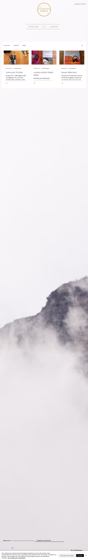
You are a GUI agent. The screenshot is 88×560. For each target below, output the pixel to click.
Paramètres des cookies (67, 555)
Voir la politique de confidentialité (16, 558)
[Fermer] (86, 555)
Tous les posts (7, 45)
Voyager (24, 45)
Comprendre (16, 45)
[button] (82, 45)
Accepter (80, 555)
